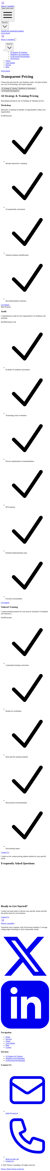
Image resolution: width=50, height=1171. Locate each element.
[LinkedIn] (25, 1028)
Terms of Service (18, 1169)
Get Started (5, 305)
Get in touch (5, 33)
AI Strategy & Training (18, 52)
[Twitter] (25, 980)
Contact (8, 1047)
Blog (22, 31)
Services (5, 22)
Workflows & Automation (19, 54)
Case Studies (10, 31)
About (3, 31)
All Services (14, 59)
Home (8, 1037)
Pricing (17, 31)
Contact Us (5, 852)
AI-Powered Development (20, 57)
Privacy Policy (6, 1169)
